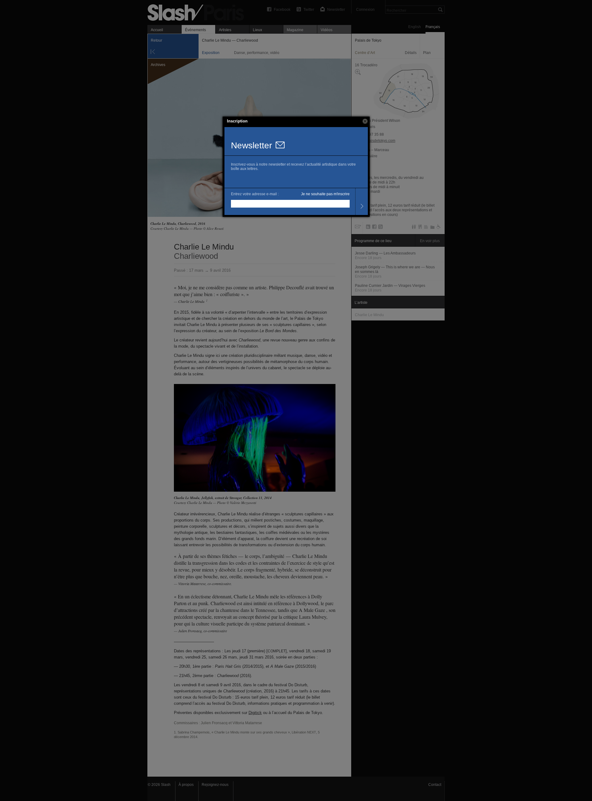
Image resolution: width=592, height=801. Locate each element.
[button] (365, 121)
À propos (186, 784)
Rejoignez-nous (215, 784)
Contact (434, 784)
